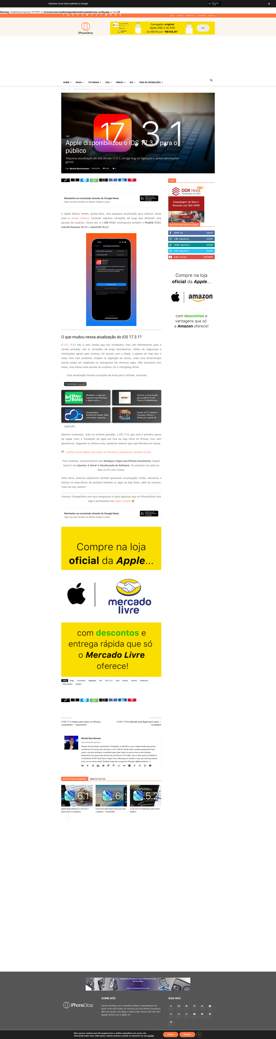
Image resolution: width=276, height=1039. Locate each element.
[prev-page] (63, 817)
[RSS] (82, 15)
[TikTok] (92, 15)
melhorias (144, 680)
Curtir (209, 233)
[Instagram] (68, 15)
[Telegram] (87, 15)
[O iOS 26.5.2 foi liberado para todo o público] (145, 795)
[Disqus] (111, 862)
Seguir (210, 239)
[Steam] (125, 765)
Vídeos (119, 82)
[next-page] (67, 817)
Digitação (92, 680)
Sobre (172, 15)
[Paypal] (73, 15)
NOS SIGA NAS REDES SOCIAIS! (184, 224)
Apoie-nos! (190, 15)
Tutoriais (93, 82)
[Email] (103, 183)
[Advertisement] (138, 57)
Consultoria (201, 15)
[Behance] (83, 765)
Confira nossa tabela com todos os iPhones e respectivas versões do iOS (108, 452)
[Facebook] (63, 15)
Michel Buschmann (79, 168)
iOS (131, 82)
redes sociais (122, 501)
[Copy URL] (65, 183)
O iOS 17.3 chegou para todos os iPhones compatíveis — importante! (81, 723)
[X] (96, 15)
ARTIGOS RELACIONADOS (75, 779)
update (78, 684)
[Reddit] (119, 765)
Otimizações (67, 684)
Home (66, 82)
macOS (134, 680)
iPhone (125, 680)
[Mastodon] (115, 15)
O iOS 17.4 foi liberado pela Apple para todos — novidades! (139, 723)
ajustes (150, 1036)
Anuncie (211, 15)
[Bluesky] (111, 15)
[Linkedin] (122, 183)
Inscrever (208, 257)
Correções (81, 680)
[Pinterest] (77, 15)
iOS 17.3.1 (109, 680)
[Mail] (104, 765)
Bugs (72, 680)
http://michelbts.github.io (91, 742)
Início (63, 89)
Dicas (79, 82)
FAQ (108, 82)
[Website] (146, 765)
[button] (211, 80)
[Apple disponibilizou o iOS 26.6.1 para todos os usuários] (77, 795)
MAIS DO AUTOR (97, 779)
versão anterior (80, 218)
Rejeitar (187, 1034)
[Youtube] (106, 15)
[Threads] (120, 15)
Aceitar (170, 1034)
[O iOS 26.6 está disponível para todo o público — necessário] (111, 795)
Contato (180, 15)
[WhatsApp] (101, 15)
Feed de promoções (150, 82)
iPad (117, 680)
